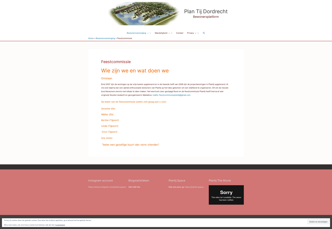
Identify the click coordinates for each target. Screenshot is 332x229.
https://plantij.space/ (194, 187)
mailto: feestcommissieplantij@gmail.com (172, 95)
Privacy (190, 33)
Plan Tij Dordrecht (206, 11)
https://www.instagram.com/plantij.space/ (107, 187)
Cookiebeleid (60, 225)
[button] (147, 33)
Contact (179, 33)
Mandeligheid (161, 33)
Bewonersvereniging (136, 33)
